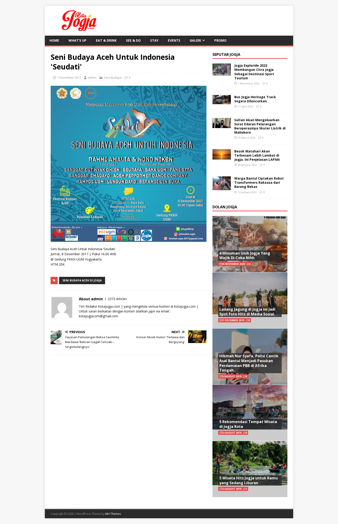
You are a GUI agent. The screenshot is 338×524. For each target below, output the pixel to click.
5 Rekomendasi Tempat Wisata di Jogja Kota (248, 424)
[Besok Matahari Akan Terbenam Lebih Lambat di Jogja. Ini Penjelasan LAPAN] (221, 157)
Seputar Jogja (226, 54)
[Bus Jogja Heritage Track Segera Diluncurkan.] (221, 101)
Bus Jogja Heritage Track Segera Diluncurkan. (255, 99)
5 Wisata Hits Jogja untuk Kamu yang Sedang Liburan (248, 480)
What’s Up (77, 40)
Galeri (195, 40)
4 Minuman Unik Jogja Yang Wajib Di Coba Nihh (244, 256)
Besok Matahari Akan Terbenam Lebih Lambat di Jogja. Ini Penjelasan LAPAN (257, 155)
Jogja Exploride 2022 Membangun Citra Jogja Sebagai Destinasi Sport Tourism (254, 71)
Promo (220, 40)
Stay (154, 40)
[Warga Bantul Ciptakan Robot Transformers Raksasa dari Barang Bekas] (221, 187)
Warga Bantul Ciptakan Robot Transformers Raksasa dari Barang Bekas (259, 182)
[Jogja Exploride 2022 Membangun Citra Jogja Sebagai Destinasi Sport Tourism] (221, 73)
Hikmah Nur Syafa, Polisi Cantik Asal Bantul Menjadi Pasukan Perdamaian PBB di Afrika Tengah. (248, 363)
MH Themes (113, 514)
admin (92, 77)
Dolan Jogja (224, 206)
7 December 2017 (69, 77)
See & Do (133, 40)
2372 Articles (117, 299)
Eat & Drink (106, 40)
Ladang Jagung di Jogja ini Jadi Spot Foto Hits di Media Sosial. (247, 312)
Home (54, 40)
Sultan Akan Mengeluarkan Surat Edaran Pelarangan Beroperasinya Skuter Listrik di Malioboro (260, 126)
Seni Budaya (113, 77)
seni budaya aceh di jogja (82, 280)
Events (174, 40)
